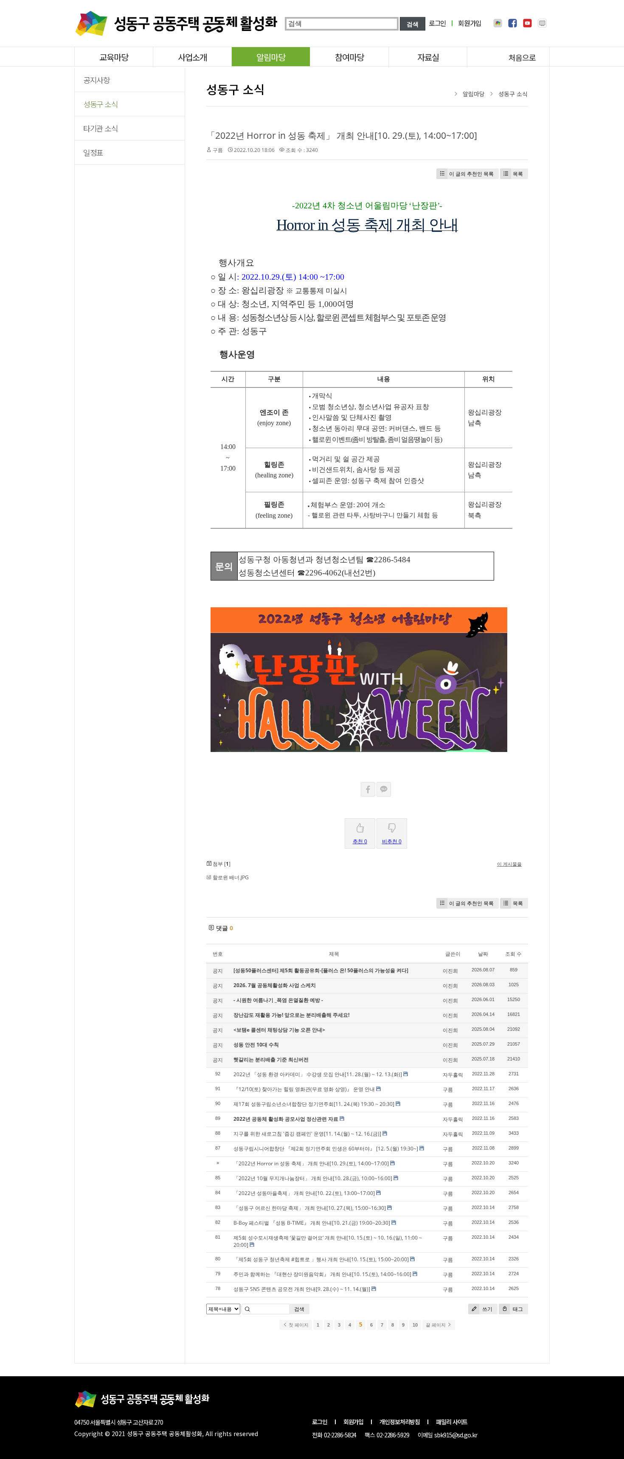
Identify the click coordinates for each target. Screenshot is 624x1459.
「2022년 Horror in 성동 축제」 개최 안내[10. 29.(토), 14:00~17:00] (341, 135)
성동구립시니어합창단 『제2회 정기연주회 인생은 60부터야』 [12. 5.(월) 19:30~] (325, 1148)
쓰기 (486, 1309)
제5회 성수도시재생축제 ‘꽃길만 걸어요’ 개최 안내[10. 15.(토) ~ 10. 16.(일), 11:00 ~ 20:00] (327, 1241)
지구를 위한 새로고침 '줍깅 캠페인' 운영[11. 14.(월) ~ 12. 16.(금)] (307, 1133)
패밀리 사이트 (451, 1421)
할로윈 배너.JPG (231, 877)
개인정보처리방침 (399, 1421)
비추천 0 (392, 841)
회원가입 (469, 23)
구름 (218, 150)
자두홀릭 (453, 1074)
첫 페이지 (298, 1324)
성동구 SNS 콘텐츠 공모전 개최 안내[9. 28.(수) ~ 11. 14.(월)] (301, 1289)
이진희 (450, 970)
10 (415, 1324)
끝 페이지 (436, 1324)
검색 (299, 1309)
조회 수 (513, 953)
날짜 (483, 953)
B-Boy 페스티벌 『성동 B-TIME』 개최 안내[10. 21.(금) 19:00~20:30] (311, 1222)
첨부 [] (220, 863)
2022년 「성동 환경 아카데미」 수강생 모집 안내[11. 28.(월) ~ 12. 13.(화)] (317, 1074)
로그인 (437, 23)
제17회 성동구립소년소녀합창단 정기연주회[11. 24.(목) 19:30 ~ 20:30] (313, 1104)
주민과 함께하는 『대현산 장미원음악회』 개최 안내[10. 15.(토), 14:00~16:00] (322, 1274)
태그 (517, 1309)
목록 (518, 173)
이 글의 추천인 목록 (471, 173)
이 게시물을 (509, 864)
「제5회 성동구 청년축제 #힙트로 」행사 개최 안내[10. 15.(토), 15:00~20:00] (321, 1259)
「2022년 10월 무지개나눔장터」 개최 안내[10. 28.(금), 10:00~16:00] (312, 1178)
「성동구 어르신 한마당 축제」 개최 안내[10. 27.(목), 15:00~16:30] (309, 1208)
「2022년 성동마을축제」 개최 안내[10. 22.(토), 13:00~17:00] (304, 1193)
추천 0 (360, 841)
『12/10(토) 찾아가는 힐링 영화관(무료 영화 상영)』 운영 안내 (304, 1089)
